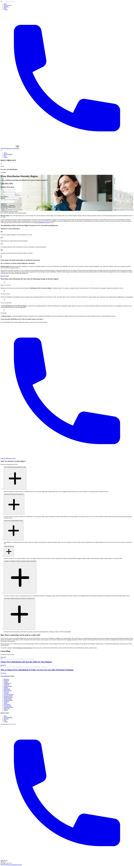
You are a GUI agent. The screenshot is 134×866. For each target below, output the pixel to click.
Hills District (7, 689)
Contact (6, 9)
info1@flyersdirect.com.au (7, 864)
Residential (11, 205)
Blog (5, 8)
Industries (6, 6)
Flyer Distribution (8, 154)
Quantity (3, 198)
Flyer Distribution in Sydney (43, 222)
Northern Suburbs (8, 700)
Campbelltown (7, 683)
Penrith (5, 703)
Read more (3, 665)
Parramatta (6, 701)
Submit (2, 210)
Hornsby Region (8, 690)
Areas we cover (7, 5)
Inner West (6, 691)
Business (5, 205)
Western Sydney (8, 698)
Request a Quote (11, 148)
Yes (3, 208)
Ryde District (7, 704)
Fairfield (6, 687)
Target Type (4, 204)
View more (3, 657)
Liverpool (6, 693)
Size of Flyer (4, 196)
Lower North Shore (8, 694)
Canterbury (6, 684)
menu (17, 148)
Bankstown (6, 679)
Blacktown (6, 680)
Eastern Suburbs (8, 686)
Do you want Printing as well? (8, 207)
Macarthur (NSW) (8, 696)
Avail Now (3, 172)
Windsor (6, 710)
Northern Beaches (8, 697)
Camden (6, 682)
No (6, 208)
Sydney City (7, 708)
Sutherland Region (8, 707)
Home (5, 4)
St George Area (7, 705)
